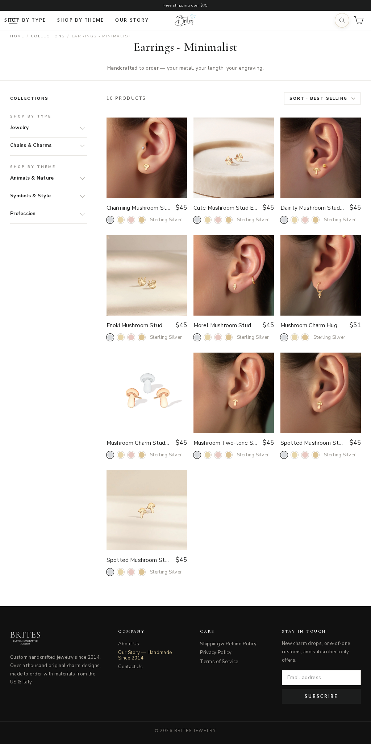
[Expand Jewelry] (81, 127)
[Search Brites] (342, 20)
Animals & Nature (32, 177)
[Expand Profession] (81, 213)
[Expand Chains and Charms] (81, 145)
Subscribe (321, 696)
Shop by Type (25, 20)
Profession (23, 213)
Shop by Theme (80, 20)
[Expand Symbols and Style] (81, 196)
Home (17, 36)
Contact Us (130, 666)
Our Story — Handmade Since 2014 (145, 655)
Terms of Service (219, 661)
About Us (128, 644)
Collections (47, 36)
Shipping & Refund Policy (228, 644)
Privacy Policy (216, 652)
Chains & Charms (30, 145)
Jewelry (19, 127)
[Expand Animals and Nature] (81, 178)
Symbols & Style (30, 195)
